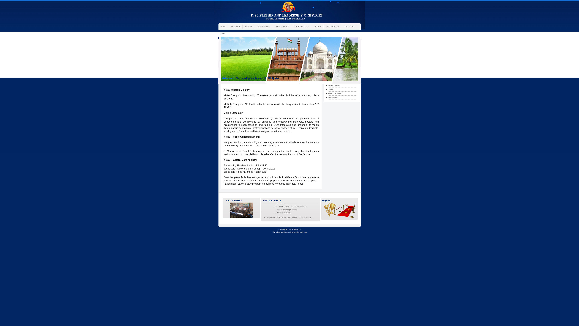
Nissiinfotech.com (300, 232)
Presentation (332, 26)
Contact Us (349, 26)
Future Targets (301, 26)
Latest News (334, 85)
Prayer (248, 26)
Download (333, 97)
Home (222, 26)
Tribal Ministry (282, 26)
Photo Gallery (335, 93)
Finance (317, 26)
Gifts (330, 89)
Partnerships (263, 26)
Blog (222, 33)
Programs (235, 26)
